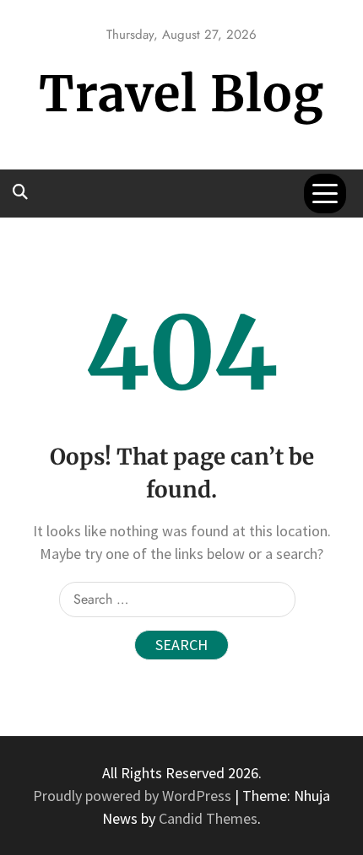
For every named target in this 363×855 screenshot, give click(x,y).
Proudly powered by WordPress (134, 795)
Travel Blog (181, 94)
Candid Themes (208, 818)
